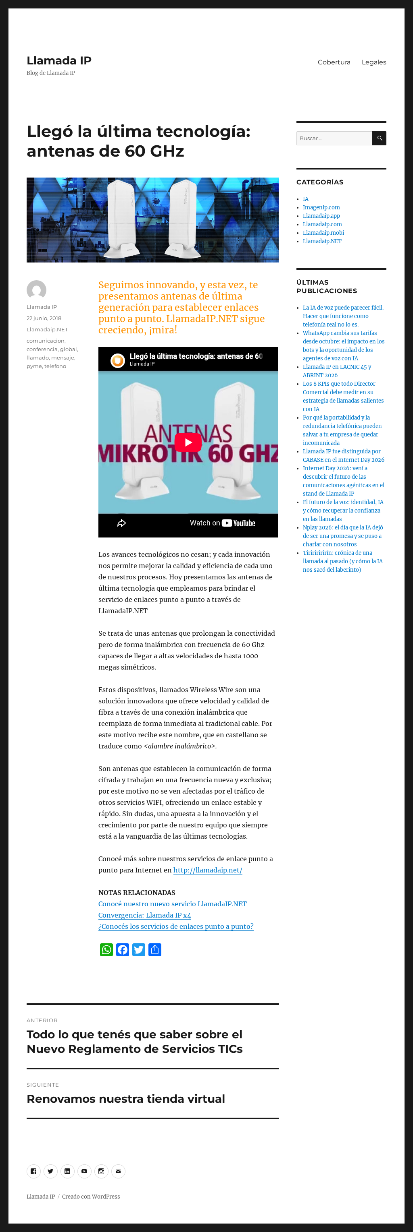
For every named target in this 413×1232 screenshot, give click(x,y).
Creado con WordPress (91, 1196)
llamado (38, 357)
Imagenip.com (321, 207)
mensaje (62, 357)
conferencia (42, 349)
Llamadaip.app (321, 216)
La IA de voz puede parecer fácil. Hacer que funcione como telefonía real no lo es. (343, 316)
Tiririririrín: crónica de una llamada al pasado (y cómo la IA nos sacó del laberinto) (343, 561)
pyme (34, 366)
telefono (55, 366)
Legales (374, 62)
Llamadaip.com (322, 224)
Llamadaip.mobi (323, 232)
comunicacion (46, 340)
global (68, 349)
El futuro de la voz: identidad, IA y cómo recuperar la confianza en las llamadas (343, 511)
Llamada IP (59, 60)
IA (306, 199)
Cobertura (334, 62)
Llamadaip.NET (47, 329)
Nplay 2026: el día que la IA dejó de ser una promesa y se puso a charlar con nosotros (343, 536)
